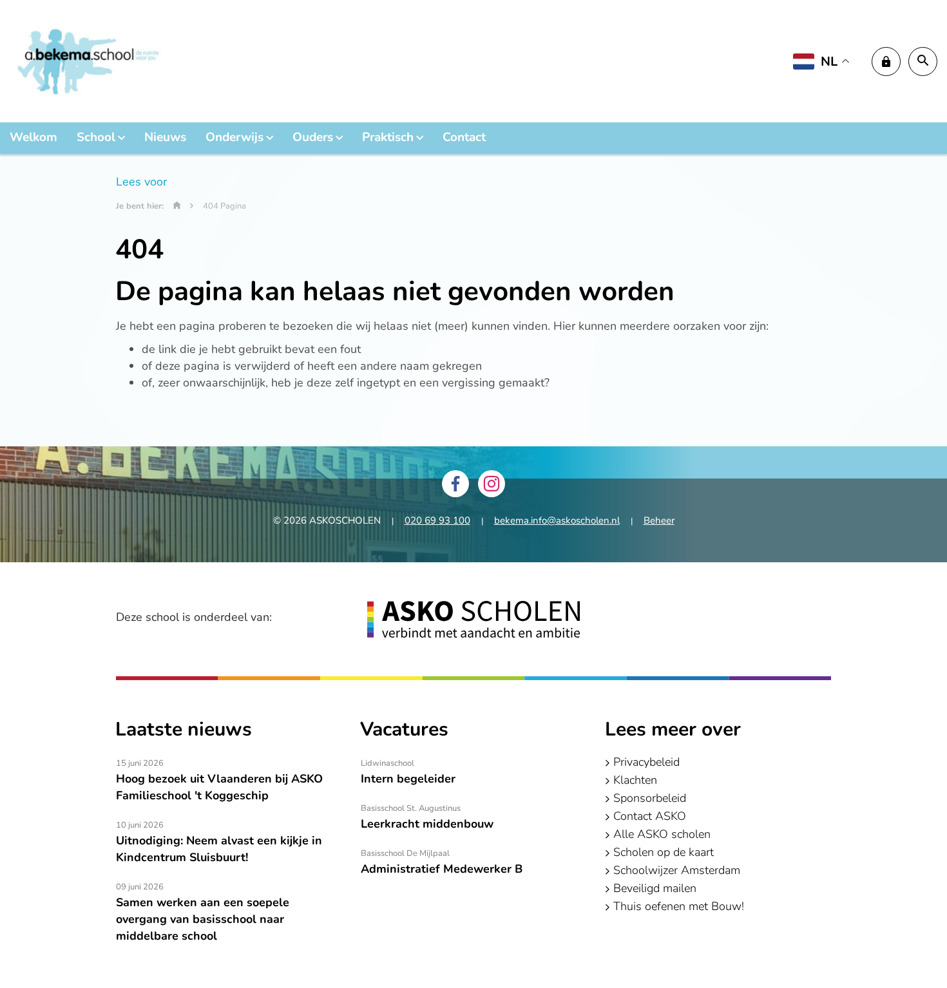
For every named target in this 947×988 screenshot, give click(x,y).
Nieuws (165, 137)
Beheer (659, 520)
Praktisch (388, 137)
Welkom (33, 137)
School (96, 137)
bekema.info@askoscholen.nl (557, 520)
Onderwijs (234, 137)
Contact (464, 137)
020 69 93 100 (437, 520)
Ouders (312, 137)
